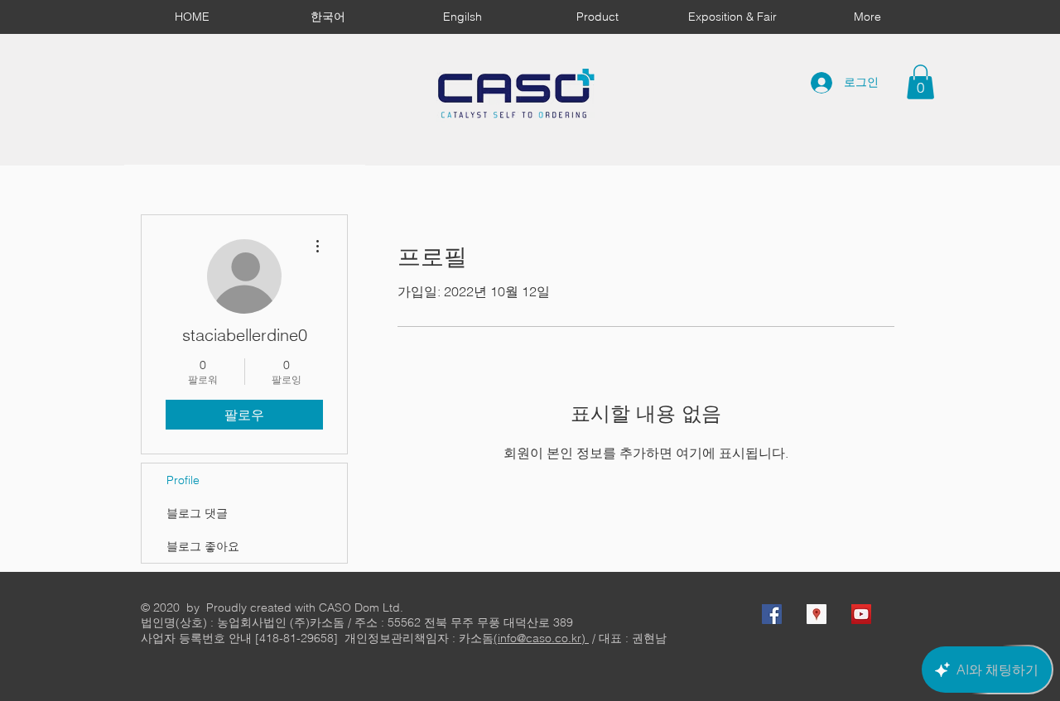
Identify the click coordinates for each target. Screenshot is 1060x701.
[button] (920, 82)
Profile (183, 480)
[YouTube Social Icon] (861, 614)
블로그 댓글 (197, 513)
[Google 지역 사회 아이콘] (816, 614)
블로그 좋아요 (202, 546)
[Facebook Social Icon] (772, 614)
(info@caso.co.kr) (541, 638)
